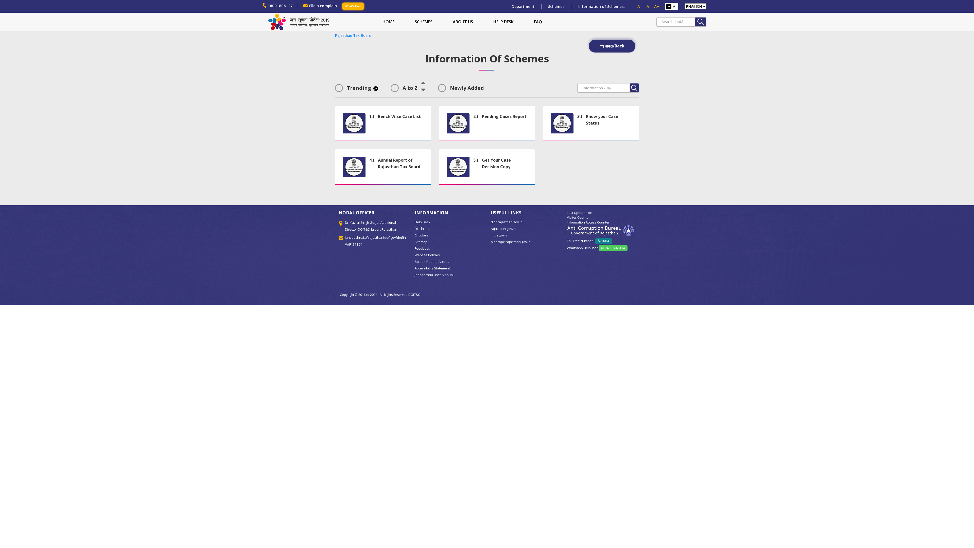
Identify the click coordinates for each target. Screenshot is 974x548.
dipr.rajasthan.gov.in (507, 222)
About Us (463, 22)
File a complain (323, 5)
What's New (353, 6)
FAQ (538, 22)
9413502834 (614, 248)
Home (388, 22)
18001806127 (280, 5)
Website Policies (427, 255)
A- (639, 6)
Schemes (423, 22)
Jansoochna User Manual (434, 274)
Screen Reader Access (432, 261)
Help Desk (503, 22)
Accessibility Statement (432, 268)
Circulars (421, 235)
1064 (604, 240)
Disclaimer (423, 228)
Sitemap (421, 241)
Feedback (422, 248)
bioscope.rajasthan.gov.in (511, 241)
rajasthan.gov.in (503, 228)
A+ (656, 6)
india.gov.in (499, 235)
